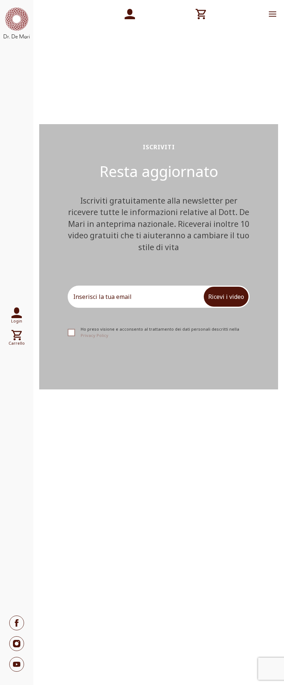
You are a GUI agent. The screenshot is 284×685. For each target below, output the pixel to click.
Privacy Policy (94, 335)
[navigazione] (272, 14)
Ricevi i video (226, 297)
